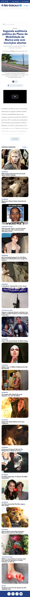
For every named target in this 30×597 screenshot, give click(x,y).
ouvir (15, 81)
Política (15, 28)
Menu (27, 5)
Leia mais (15, 139)
